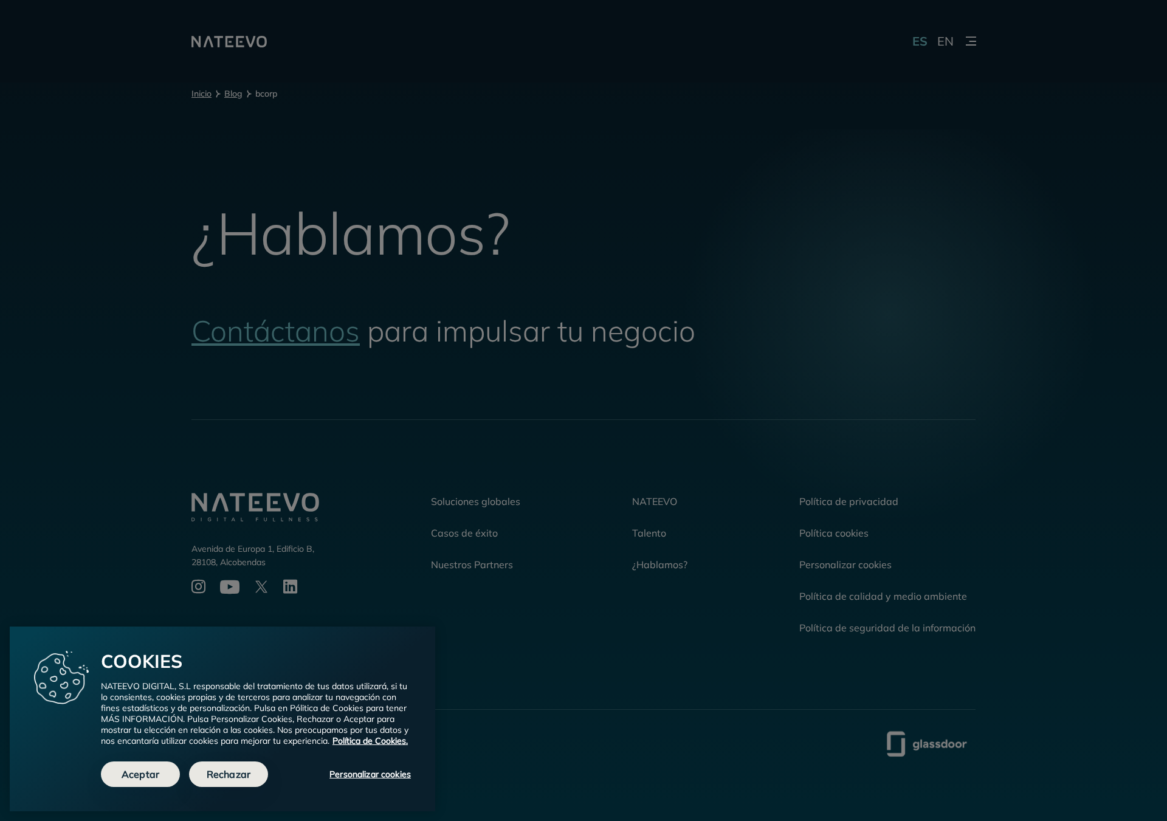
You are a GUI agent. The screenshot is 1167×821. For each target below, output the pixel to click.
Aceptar (140, 774)
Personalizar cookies (370, 774)
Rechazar (228, 774)
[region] (222, 719)
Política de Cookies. (370, 740)
